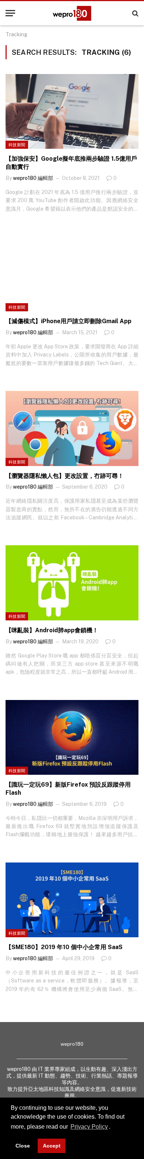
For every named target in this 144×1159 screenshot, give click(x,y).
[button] (113, 1127)
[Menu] (10, 13)
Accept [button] (52, 1146)
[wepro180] (72, 13)
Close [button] (23, 1146)
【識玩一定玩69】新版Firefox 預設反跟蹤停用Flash (68, 788)
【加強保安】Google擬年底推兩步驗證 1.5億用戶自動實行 (71, 162)
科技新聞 (16, 145)
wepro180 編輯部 (33, 178)
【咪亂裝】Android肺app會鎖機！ (52, 630)
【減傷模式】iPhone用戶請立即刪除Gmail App (68, 321)
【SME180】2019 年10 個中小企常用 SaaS (64, 947)
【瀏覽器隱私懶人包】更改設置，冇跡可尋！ (65, 475)
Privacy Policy (89, 1126)
